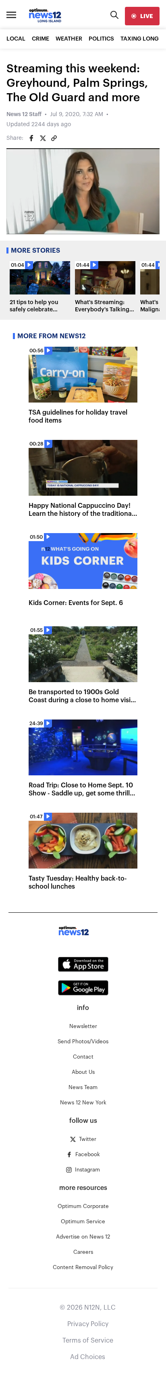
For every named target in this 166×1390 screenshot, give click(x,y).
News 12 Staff (24, 114)
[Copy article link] (54, 138)
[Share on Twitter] (42, 138)
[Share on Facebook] (31, 138)
